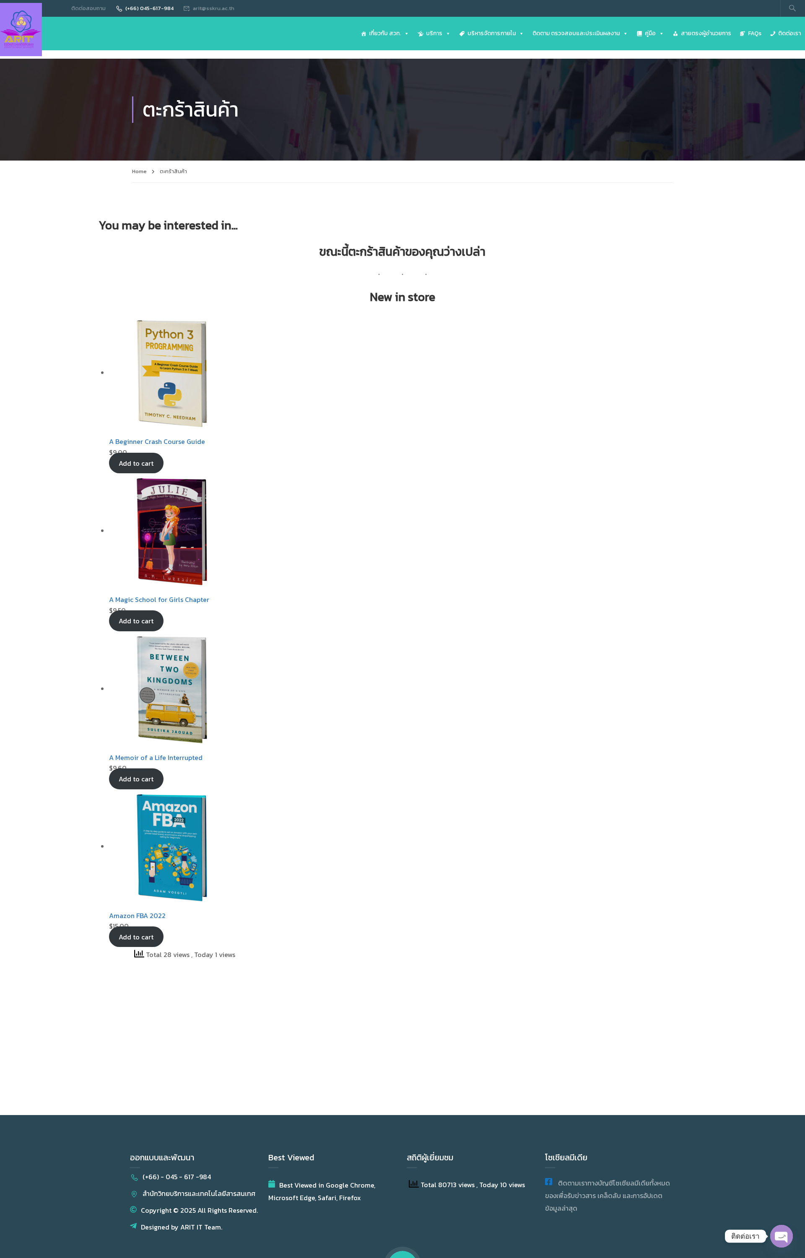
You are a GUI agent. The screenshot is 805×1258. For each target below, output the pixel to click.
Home (139, 171)
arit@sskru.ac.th (213, 8)
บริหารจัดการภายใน (491, 33)
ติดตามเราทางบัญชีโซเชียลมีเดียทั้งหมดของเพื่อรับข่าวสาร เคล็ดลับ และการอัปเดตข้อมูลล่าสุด (607, 1195)
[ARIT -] (21, 29)
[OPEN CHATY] (781, 1236)
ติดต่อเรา (789, 33)
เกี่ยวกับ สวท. (385, 33)
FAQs (754, 33)
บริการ (434, 33)
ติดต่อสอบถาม (88, 8)
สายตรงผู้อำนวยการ (706, 33)
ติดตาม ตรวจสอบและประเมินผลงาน (576, 33)
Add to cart (136, 463)
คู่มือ (650, 33)
